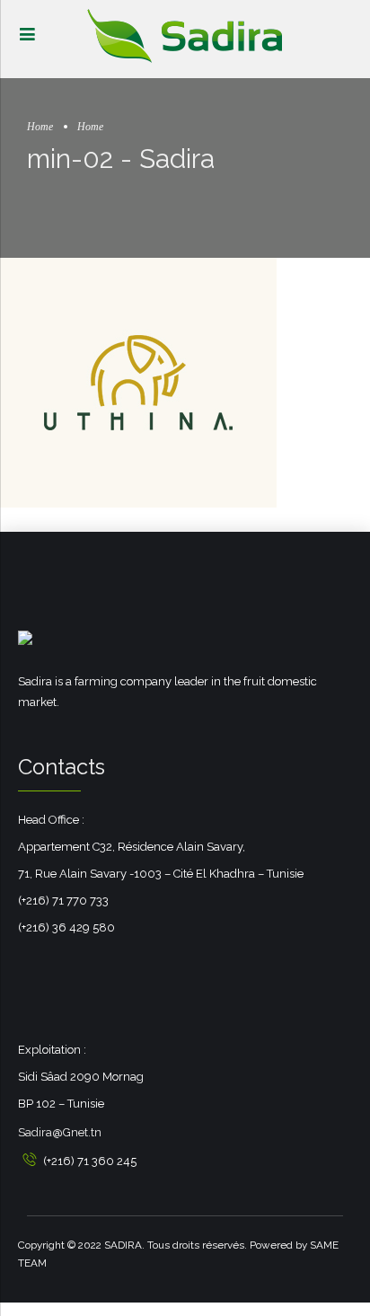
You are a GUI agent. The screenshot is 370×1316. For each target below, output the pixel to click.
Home (40, 127)
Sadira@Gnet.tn (59, 1132)
